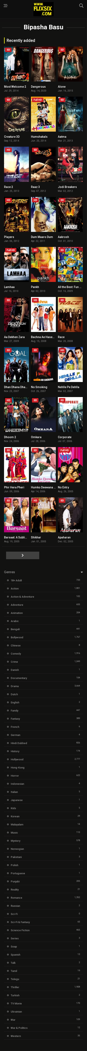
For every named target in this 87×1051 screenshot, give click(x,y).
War (13, 1019)
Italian (14, 791)
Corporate (64, 437)
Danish (15, 669)
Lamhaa (9, 287)
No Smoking (39, 387)
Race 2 (8, 187)
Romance (16, 897)
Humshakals (39, 136)
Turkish (15, 995)
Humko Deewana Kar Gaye (48, 487)
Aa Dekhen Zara (14, 337)
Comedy (16, 653)
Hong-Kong (17, 767)
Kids (13, 808)
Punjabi (15, 881)
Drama (15, 686)
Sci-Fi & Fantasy (20, 922)
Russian (15, 905)
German (15, 735)
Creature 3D (12, 136)
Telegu (15, 979)
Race (61, 337)
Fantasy (15, 718)
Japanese (17, 800)
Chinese (16, 645)
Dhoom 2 (10, 437)
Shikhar (36, 537)
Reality (15, 889)
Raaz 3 (35, 187)
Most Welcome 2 (15, 86)
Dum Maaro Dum (42, 237)
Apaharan (64, 537)
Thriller (15, 987)
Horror (15, 775)
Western (16, 1036)
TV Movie (16, 1003)
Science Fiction (20, 930)
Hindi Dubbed (19, 743)
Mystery (15, 840)
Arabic (15, 621)
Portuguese (18, 873)
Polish (14, 865)
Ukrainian (16, 1011)
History (15, 751)
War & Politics (19, 1027)
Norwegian (17, 848)
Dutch (14, 694)
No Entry (63, 487)
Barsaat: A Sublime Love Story (24, 537)
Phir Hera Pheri (14, 487)
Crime (14, 661)
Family (14, 710)
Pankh (35, 287)
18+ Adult (16, 580)
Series (15, 938)
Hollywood (17, 759)
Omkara (36, 437)
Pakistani (16, 857)
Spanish (15, 954)
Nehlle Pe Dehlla (68, 387)
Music (14, 832)
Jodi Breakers (67, 187)
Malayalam (17, 824)
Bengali (15, 629)
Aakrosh (63, 237)
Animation (17, 612)
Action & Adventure (22, 596)
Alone (62, 86)
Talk (13, 962)
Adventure (17, 604)
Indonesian (17, 783)
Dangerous (38, 86)
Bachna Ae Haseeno (44, 337)
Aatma (62, 136)
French (15, 726)
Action (15, 588)
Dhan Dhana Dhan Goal (19, 387)
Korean (15, 816)
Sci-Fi (14, 914)
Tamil (14, 970)
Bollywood (17, 637)
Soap (14, 946)
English (15, 702)
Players (9, 237)
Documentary (19, 678)
